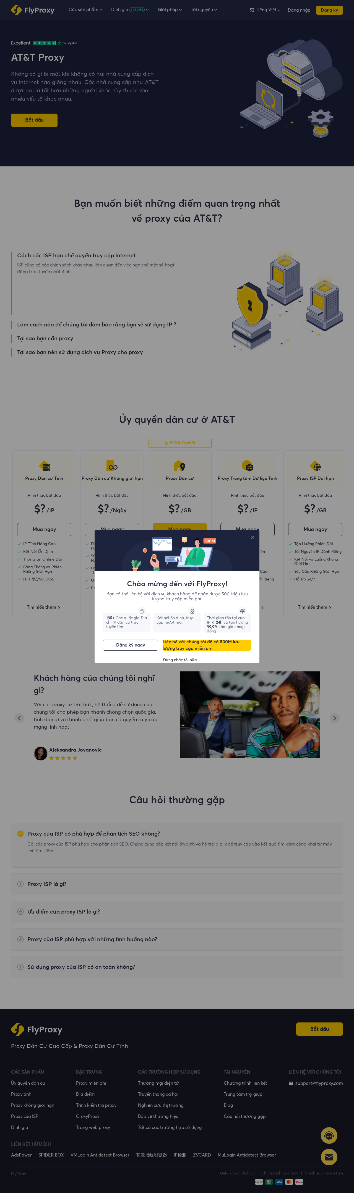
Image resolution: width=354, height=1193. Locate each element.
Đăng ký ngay (130, 645)
